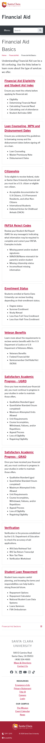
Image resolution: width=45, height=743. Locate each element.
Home (4, 55)
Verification (11, 528)
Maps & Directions (22, 662)
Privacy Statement (22, 688)
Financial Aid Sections (11, 626)
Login (22, 698)
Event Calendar (22, 711)
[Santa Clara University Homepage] (11, 6)
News (22, 714)
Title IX (22, 692)
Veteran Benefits (15, 332)
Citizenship (11, 171)
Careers (22, 695)
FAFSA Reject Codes (17, 225)
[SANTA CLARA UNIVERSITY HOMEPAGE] (22, 727)
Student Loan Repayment (20, 572)
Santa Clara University (22, 644)
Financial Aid (16, 17)
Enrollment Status (16, 288)
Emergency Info (22, 685)
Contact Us (22, 666)
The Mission (22, 708)
